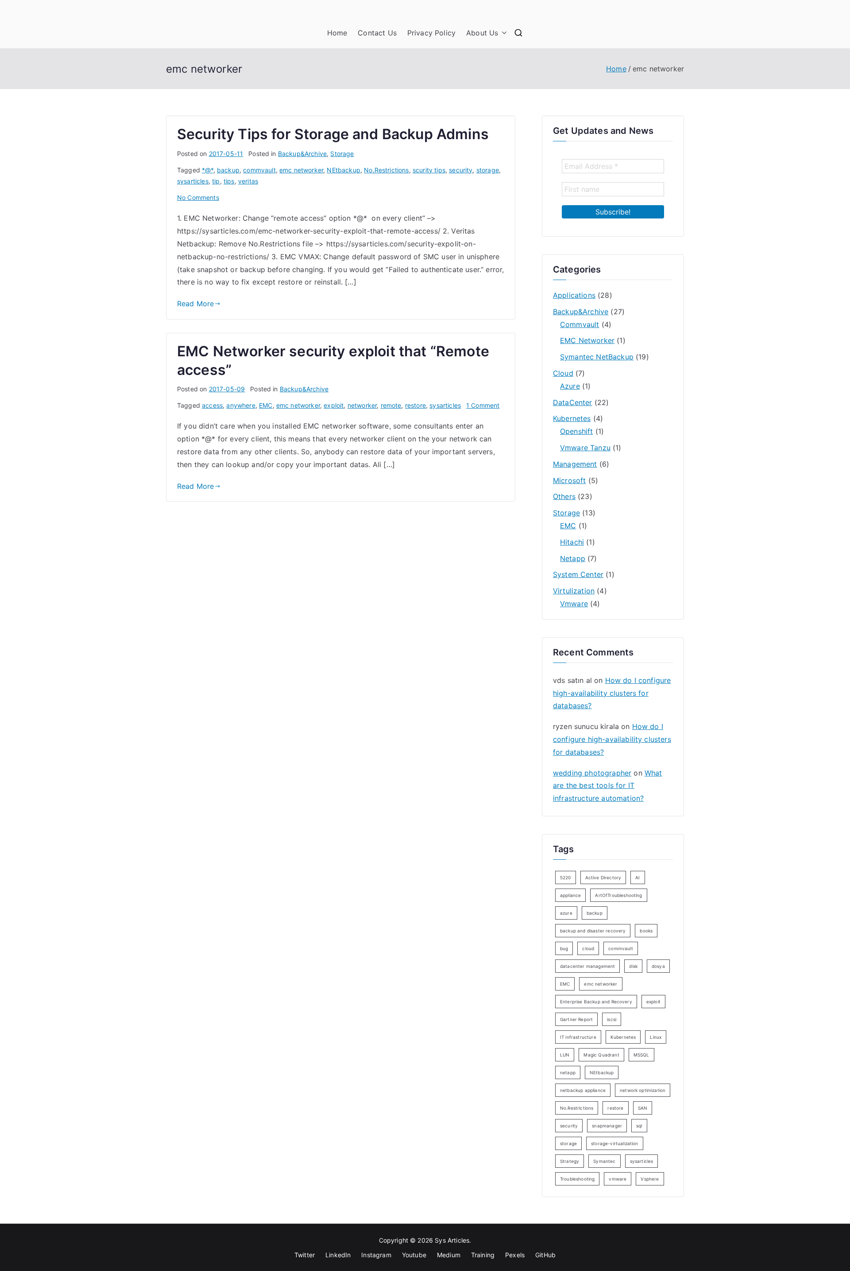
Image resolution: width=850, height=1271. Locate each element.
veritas (248, 181)
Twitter (304, 1255)
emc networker (301, 170)
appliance (570, 895)
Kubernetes (572, 418)
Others (564, 496)
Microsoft (569, 480)
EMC (265, 405)
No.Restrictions (386, 170)
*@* (207, 170)
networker (362, 405)
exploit (334, 405)
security (460, 170)
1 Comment (482, 405)
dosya (658, 966)
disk (633, 966)
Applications (574, 295)
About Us (482, 32)
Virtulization (574, 590)
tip (216, 181)
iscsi (611, 1019)
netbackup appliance (583, 1090)
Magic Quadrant (601, 1054)
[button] (502, 33)
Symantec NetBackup (597, 356)
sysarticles (193, 181)
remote (391, 405)
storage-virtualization (614, 1143)
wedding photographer (592, 772)
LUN (564, 1054)
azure (566, 913)
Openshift (576, 431)
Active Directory (603, 877)
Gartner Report (576, 1019)
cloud (588, 948)
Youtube (414, 1255)
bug (564, 948)
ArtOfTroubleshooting (618, 895)
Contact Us (377, 32)
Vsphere (650, 1178)
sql (639, 1125)
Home (337, 32)
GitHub (545, 1255)
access (212, 405)
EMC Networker (587, 340)
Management (575, 464)
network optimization (642, 1090)
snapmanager (607, 1125)
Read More (195, 303)
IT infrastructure (578, 1037)
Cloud (563, 373)
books (646, 930)
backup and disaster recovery (593, 930)
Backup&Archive (302, 153)
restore (415, 405)
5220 (565, 877)
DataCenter (572, 402)
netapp (568, 1072)
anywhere (240, 405)
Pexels (515, 1255)
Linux (655, 1037)
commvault (259, 170)
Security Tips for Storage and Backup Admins (333, 134)
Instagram (376, 1255)
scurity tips (429, 170)
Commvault (579, 324)
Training (483, 1255)
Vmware (574, 603)
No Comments (198, 197)
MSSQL (641, 1054)
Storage (342, 153)
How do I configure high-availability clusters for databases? (612, 693)
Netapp (572, 558)
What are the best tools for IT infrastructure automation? (607, 785)
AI (637, 877)
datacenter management (587, 966)
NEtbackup (343, 170)
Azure (570, 386)
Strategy (569, 1161)
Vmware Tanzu (585, 447)
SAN (642, 1108)
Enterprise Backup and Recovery (596, 1001)
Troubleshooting (577, 1178)
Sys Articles (452, 1240)
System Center (578, 574)
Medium (448, 1255)
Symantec (604, 1161)
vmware (617, 1178)
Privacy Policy (431, 32)
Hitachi (572, 542)
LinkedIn (338, 1255)
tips (229, 181)
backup (228, 170)
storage (487, 170)
